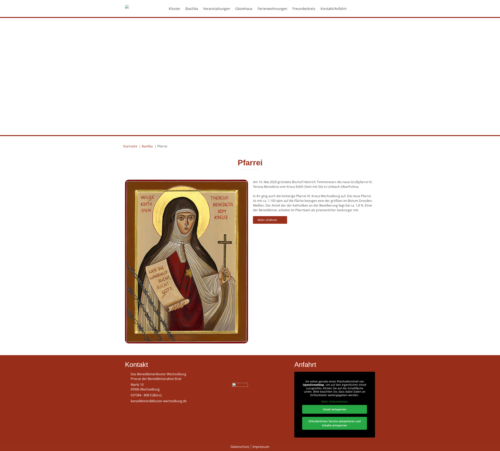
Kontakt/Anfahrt (333, 8)
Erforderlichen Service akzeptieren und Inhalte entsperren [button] (335, 423)
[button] (362, 8)
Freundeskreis (303, 8)
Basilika (191, 8)
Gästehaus (244, 8)
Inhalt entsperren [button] (334, 409)
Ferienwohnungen (272, 8)
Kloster (174, 8)
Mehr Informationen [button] (334, 401)
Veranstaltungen (216, 8)
